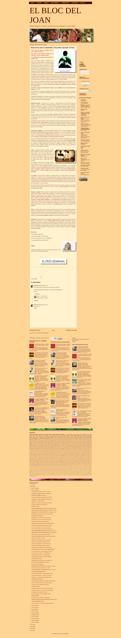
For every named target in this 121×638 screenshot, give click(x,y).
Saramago (36, 470)
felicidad (68, 464)
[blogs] (73, 341)
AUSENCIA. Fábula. (35, 506)
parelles (77, 473)
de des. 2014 (34, 488)
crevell (38, 471)
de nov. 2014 (34, 490)
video (33, 437)
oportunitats (66, 447)
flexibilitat (73, 464)
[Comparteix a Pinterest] (36, 278)
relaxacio (55, 465)
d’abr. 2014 (34, 616)
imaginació (89, 454)
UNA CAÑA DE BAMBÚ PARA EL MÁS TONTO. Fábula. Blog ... (43, 530)
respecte (41, 450)
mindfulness (89, 472)
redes (37, 450)
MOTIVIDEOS (55, 3)
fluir (42, 454)
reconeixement (50, 465)
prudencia (75, 467)
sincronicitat (81, 461)
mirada (72, 450)
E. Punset (71, 443)
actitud (31, 434)
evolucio (54, 464)
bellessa (80, 465)
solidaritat (61, 438)
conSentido (83, 99)
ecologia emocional (60, 444)
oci (63, 473)
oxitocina (70, 473)
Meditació (77, 453)
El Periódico (82, 447)
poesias (88, 473)
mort (41, 461)
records (62, 456)
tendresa (90, 450)
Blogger (67, 633)
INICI (32, 3)
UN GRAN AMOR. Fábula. (36, 558)
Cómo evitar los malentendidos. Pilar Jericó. (40, 584)
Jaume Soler (37, 443)
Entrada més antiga (71, 330)
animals (58, 462)
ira (57, 449)
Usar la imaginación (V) (85, 174)
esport (45, 456)
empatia (37, 448)
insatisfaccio (89, 466)
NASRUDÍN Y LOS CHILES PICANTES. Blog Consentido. (42, 523)
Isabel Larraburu (47, 445)
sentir (49, 454)
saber (72, 456)
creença (35, 471)
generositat (78, 464)
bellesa (77, 465)
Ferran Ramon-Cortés (81, 439)
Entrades (83, 71)
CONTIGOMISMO (84, 103)
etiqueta (76, 471)
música (75, 444)
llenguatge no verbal (33, 459)
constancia (84, 462)
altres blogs (73, 436)
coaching (78, 442)
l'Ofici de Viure (31, 461)
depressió (35, 454)
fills (71, 445)
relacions (43, 436)
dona (59, 466)
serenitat (56, 455)
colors (31, 466)
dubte (41, 464)
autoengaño (56, 443)
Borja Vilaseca (65, 439)
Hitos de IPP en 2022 (85, 166)
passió (44, 455)
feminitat (45, 453)
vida (74, 441)
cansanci (90, 465)
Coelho (36, 447)
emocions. (56, 471)
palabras (48, 461)
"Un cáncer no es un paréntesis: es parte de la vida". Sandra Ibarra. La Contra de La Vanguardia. (42, 408)
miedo (84, 472)
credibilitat (30, 471)
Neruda (47, 462)
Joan (38, 296)
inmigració (52, 472)
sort (61, 465)
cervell (66, 438)
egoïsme (63, 450)
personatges (89, 436)
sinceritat (53, 454)
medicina (37, 461)
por (89, 439)
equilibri (70, 466)
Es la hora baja (83, 130)
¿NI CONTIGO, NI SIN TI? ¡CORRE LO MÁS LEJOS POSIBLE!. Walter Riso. (42, 345)
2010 (32, 630)
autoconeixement (85, 449)
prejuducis (52, 459)
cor (48, 466)
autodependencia (63, 470)
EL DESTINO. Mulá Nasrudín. (37, 515)
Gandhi (86, 459)
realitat (47, 455)
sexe (70, 449)
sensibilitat (76, 461)
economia (45, 464)
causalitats (54, 460)
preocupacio (67, 461)
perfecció (57, 461)
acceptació (41, 437)
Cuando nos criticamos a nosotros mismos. (40, 521)
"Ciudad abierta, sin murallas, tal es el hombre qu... (41, 517)
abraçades (31, 448)
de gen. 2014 (34, 622)
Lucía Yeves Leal (84, 150)
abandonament (52, 462)
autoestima (31, 438)
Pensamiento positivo (85, 165)
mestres (40, 467)
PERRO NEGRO (84, 100)
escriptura (64, 471)
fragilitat (89, 471)
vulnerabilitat (62, 455)
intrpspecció (31, 467)
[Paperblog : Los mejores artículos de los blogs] (54, 339)
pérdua (80, 467)
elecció (66, 466)
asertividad (55, 445)
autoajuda (63, 448)
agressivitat (77, 455)
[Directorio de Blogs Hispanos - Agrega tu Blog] (82, 340)
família (80, 471)
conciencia (58, 450)
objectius (76, 445)
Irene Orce (73, 439)
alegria (44, 470)
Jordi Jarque (64, 454)
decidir (30, 456)
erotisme (60, 471)
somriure (65, 459)
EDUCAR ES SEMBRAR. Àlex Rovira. (38, 495)
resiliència (67, 456)
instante (57, 472)
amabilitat (72, 454)
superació (31, 441)
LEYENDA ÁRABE (35, 595)
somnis (88, 444)
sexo (56, 459)
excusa (58, 464)
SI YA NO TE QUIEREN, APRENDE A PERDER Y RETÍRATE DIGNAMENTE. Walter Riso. (41, 400)
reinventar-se (52, 442)
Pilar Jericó (54, 438)
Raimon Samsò (37, 449)
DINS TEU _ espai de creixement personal (85, 106)
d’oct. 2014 (34, 605)
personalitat (62, 467)
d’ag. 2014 (34, 609)
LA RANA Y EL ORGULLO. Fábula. (38, 538)
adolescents (42, 447)
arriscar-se (44, 449)
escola (81, 454)
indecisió (90, 464)
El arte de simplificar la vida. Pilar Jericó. (39, 504)
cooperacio (88, 455)
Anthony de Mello (87, 448)
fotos (79, 460)
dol (58, 460)
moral (44, 467)
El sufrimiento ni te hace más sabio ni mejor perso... (41, 519)
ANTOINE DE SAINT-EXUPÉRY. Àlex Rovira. (40, 562)
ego (89, 442)
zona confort (58, 454)
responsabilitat (84, 467)
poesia (58, 456)
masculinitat (62, 449)
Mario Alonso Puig (70, 442)
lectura (68, 472)
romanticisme (90, 467)
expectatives (63, 464)
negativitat (32, 465)
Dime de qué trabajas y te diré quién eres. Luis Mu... (41, 497)
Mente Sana (42, 462)
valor (86, 461)
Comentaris (83, 73)
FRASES (39, 3)
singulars (85, 450)
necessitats (31, 473)
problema (71, 467)
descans (52, 466)
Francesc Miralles (50, 441)
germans (34, 472)
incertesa (32, 450)
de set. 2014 (34, 607)
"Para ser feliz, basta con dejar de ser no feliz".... (41, 567)
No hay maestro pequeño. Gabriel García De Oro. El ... (42, 528)
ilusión (82, 464)
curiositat (32, 464)
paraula (74, 473)
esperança (41, 456)
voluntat (65, 465)
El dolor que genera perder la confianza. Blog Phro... (41, 556)
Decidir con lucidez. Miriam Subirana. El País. (40, 541)
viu (78, 459)
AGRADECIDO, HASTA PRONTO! (41, 352)
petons (81, 473)
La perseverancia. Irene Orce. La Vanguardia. (40, 554)
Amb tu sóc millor (84, 156)
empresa (61, 460)
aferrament (45, 443)
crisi (38, 438)
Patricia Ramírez (46, 438)
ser (59, 465)
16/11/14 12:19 (45, 304)
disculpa (52, 471)
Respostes (37, 293)
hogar (42, 472)
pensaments (80, 450)
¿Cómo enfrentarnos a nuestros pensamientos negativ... (42, 603)
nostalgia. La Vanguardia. (50, 473)
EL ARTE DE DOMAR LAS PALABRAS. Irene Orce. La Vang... (43, 569)
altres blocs (69, 448)
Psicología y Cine (84, 168)
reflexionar (72, 453)
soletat (40, 445)
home (45, 472)
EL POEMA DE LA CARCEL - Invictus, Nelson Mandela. (40, 361)
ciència (52, 444)
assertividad (63, 462)
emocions (41, 434)
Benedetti (82, 459)
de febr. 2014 (34, 620)
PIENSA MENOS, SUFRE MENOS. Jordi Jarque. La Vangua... (43, 566)
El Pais (69, 465)
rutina (72, 461)
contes (30, 436)
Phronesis (77, 443)
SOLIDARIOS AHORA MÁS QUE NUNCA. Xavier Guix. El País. (43, 508)
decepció (48, 471)
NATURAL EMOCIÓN (85, 163)
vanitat (31, 476)
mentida (49, 456)
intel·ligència (86, 460)
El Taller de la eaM (84, 124)
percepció (82, 445)
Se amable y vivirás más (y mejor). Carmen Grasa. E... (42, 588)
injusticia (48, 472)
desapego (32, 453)
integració (61, 472)
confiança (84, 442)
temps (50, 443)
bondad (73, 462)
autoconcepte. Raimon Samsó (50, 470)
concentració (78, 462)
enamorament (81, 444)
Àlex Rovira (63, 437)
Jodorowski (31, 449)
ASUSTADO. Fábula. (35, 586)
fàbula (30, 472)
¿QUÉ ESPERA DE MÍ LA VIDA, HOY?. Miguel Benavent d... (43, 549)
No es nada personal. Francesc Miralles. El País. (41, 593)
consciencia (80, 437)
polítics (45, 465)
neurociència (39, 473)
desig (36, 453)
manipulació (36, 467)
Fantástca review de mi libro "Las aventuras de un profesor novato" (85, 120)
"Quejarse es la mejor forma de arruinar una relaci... (41, 502)
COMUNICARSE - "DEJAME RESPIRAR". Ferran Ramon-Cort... (44, 512)
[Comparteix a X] (34, 278)
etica (81, 466)
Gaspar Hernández (86, 443)
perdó (58, 467)
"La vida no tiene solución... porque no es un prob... (41, 575)
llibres (43, 441)
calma (84, 465)
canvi (55, 437)
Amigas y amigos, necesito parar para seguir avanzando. (41, 369)
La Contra (66, 434)
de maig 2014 (34, 614)
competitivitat (83, 455)
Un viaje (82, 110)
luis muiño (58, 453)
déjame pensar (84, 109)
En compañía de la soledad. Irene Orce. (39, 592)
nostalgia (44, 473)
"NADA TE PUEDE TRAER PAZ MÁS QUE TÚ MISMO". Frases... (44, 510)
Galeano (67, 455)
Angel (82, 148)
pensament (53, 439)
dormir (63, 466)
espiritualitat (74, 466)
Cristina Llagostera (74, 447)
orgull (44, 461)
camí (87, 465)
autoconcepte (68, 462)
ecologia (41, 444)
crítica (31, 454)
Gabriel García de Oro (76, 449)
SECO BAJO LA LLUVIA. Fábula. (37, 500)
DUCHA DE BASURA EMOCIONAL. (38, 571)
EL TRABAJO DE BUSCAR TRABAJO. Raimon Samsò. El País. (42, 384)
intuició (47, 448)
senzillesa (76, 456)
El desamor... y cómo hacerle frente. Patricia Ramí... (41, 577)
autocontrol (58, 470)
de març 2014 (35, 618)
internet (46, 454)
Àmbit (59, 439)
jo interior (31, 455)
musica (40, 455)
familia (49, 449)
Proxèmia (31, 470)
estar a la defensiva (71, 471)
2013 (32, 624)
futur (81, 460)
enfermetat (69, 444)
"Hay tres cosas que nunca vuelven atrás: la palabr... (41, 582)
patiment (47, 444)
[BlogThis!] (32, 278)
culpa (91, 449)
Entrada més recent (35, 330)
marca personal (72, 472)
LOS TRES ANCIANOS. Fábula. (37, 601)
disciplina (56, 466)
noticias (57, 473)
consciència (37, 441)
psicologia (63, 453)
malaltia (30, 443)
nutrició (60, 473)
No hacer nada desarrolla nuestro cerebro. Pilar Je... (41, 525)
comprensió (40, 466)
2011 (32, 628)
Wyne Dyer (73, 465)
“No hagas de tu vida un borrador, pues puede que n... (42, 499)
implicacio (53, 453)
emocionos (40, 453)
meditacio (35, 455)
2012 (32, 626)
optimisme (53, 448)
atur (58, 448)
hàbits (84, 466)
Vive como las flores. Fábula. (37, 564)
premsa (60, 436)
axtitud (69, 470)
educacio (50, 464)
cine (67, 436)
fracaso (86, 471)
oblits (36, 465)
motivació (31, 444)
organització (40, 465)
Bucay (37, 442)
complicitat (80, 470)
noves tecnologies (46, 459)
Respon (35, 291)
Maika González (36, 460)
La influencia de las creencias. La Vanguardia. (40, 597)
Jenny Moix (87, 441)
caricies (50, 460)
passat (51, 467)
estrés (48, 447)
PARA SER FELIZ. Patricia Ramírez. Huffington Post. (41, 560)
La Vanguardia (52, 436)
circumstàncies (51, 450)
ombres (66, 473)
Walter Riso (89, 438)
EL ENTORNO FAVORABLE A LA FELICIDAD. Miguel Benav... (43, 580)
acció (68, 454)
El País (87, 434)
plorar (66, 467)
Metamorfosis (84, 158)
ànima (34, 476)
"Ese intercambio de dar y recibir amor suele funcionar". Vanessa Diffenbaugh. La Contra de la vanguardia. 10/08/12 (62, 402)
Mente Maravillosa (33, 445)
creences (72, 437)
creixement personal (77, 434)
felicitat (49, 437)
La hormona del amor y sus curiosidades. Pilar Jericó (42, 551)
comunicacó (45, 466)
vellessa (89, 456)
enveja (65, 460)
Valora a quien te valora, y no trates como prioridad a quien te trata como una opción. (84, 380)
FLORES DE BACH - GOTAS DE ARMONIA (85, 129)
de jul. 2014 (34, 611)
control (90, 453)
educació (71, 438)
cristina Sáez (89, 462)
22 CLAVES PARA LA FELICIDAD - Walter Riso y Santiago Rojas (41, 377)
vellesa (89, 461)
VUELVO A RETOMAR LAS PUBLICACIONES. (40, 392)
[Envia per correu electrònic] (31, 278)
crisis (41, 471)
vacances (69, 459)
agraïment (31, 442)
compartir (76, 454)
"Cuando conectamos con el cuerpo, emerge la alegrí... (42, 590)
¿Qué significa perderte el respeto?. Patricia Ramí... (41, 493)
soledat (80, 456)
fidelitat (72, 460)
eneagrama (35, 456)
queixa (68, 453)
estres (78, 466)
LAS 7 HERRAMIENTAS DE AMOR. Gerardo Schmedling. (84, 412)
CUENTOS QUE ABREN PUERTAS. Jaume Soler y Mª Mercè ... (44, 536)
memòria (78, 472)
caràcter (76, 470)
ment (81, 472)
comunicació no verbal (64, 445)
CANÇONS (74, 3)
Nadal (88, 447)
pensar (55, 467)
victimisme (75, 459)
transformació (80, 441)
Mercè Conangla (60, 442)
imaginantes (64, 443)
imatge (86, 464)
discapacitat (37, 464)
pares (81, 448)
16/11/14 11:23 (45, 285)
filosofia (49, 453)
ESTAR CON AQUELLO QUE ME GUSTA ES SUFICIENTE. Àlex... (44, 599)
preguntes (62, 461)
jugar (64, 472)
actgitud (40, 470)
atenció (46, 460)
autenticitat (82, 453)
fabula (40, 454)
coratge (89, 470)
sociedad (60, 459)
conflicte (86, 453)
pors (32, 447)
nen (75, 450)
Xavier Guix (64, 441)
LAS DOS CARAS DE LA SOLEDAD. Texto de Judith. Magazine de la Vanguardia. (40, 417)
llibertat (67, 450)
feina (82, 471)
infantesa (53, 449)
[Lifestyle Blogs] (59, 339)
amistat (32, 439)
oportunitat (47, 467)
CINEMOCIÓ (65, 3)
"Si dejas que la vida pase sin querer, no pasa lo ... (41, 491)
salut (36, 444)
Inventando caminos (85, 139)
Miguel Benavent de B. (80, 438)
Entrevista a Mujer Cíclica (85, 107)
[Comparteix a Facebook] (35, 278)
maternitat (39, 459)
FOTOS (82, 3)
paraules (52, 461)
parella (87, 437)
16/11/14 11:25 (44, 296)
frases (81, 436)
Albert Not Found (37, 285)
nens (66, 449)
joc (90, 460)
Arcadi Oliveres (32, 462)
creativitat (58, 441)
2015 (32, 484)
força (76, 460)
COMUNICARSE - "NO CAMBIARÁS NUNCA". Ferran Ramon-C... (44, 532)
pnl (68, 467)
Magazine (54, 447)
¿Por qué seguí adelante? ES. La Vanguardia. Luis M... (42, 573)
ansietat (42, 460)
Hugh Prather (46, 439)
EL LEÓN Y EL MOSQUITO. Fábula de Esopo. (40, 545)
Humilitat (37, 462)
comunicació (38, 439)
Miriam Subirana (44, 442)
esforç (42, 448)
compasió (35, 466)
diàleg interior (89, 445)
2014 (32, 486)
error (69, 460)
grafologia (38, 472)
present (70, 441)
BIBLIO (46, 3)
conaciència (85, 470)
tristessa (45, 450)
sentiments (52, 455)
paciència (54, 456)
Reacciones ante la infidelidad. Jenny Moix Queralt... (41, 547)
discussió (75, 448)
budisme (72, 470)
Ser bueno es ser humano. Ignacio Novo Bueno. (41, 534)
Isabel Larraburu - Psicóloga (84, 144)
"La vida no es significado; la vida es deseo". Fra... (41, 543)
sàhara (85, 456)
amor (37, 436)
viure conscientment (54, 434)
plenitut (84, 473)
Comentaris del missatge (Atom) (42, 332)
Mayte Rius (72, 455)
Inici (53, 330)
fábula (84, 454)
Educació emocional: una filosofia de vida (85, 113)
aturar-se (60, 447)
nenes (35, 473)
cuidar (45, 471)
